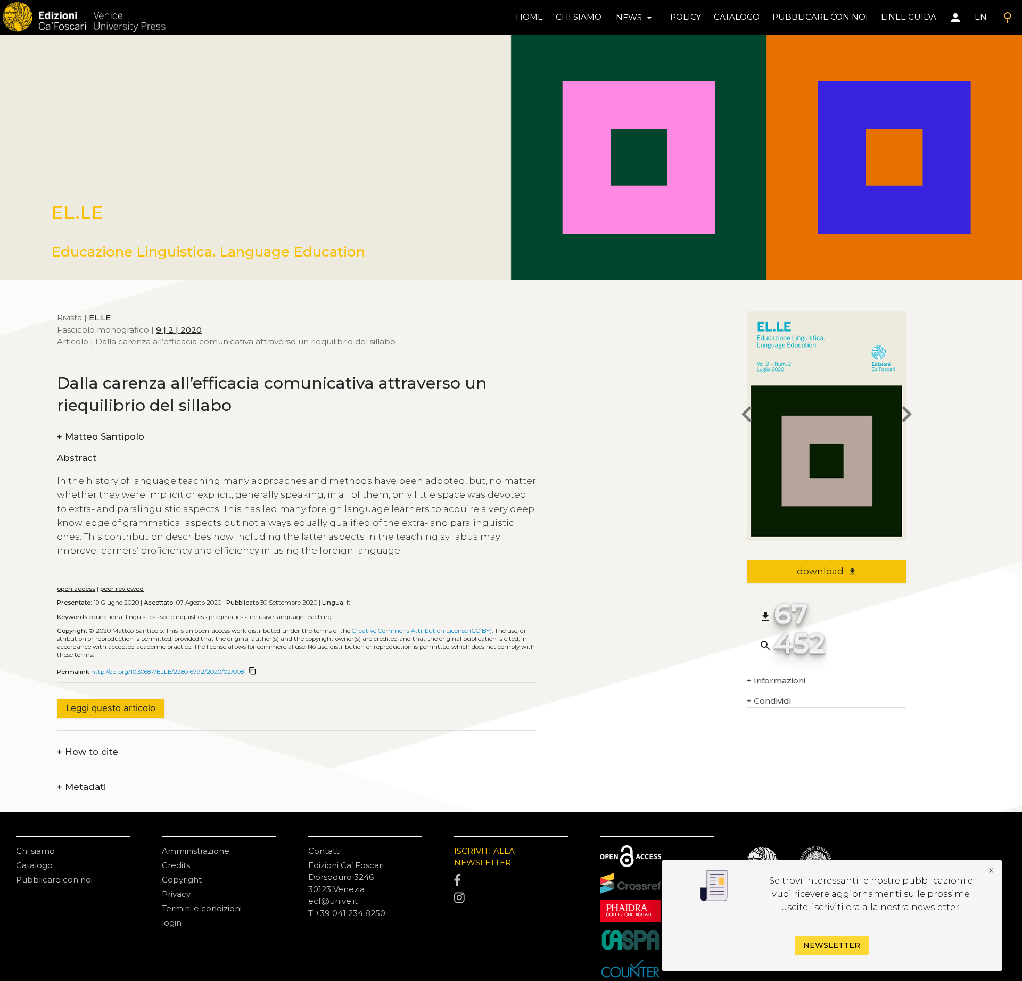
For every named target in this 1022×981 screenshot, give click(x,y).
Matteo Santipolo (100, 437)
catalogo (737, 17)
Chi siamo (35, 851)
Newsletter (831, 946)
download (827, 571)
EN (981, 17)
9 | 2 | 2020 (179, 329)
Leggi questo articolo (110, 708)
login (172, 923)
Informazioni (776, 680)
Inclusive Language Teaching (290, 617)
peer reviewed (122, 588)
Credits (176, 865)
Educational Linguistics (122, 617)
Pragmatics (226, 617)
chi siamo (578, 17)
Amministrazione (195, 851)
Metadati (81, 787)
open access (76, 588)
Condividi (769, 701)
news (636, 17)
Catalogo (34, 865)
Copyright (182, 880)
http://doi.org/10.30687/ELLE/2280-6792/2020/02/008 (167, 671)
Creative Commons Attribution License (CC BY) (422, 630)
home (529, 17)
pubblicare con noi (820, 17)
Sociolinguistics (182, 617)
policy (685, 17)
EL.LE (100, 317)
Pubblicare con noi (54, 880)
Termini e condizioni (202, 908)
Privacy (176, 894)
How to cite (87, 752)
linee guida (908, 17)
